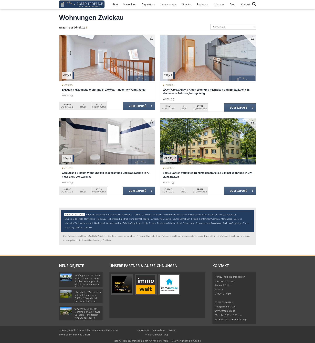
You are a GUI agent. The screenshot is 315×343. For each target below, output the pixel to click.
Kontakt (245, 4)
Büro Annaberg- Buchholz (74, 236)
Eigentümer (148, 4)
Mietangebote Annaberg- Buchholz (197, 236)
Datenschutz (158, 330)
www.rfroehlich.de (225, 310)
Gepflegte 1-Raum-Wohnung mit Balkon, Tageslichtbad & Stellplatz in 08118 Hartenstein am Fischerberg (87, 281)
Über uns (219, 4)
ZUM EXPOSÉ (137, 106)
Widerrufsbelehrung (156, 334)
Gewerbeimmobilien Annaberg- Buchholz (136, 236)
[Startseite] (82, 4)
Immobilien (129, 4)
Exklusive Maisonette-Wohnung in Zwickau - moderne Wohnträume (103, 89)
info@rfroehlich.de (225, 306)
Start (115, 4)
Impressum (143, 330)
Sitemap (171, 330)
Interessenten (169, 4)
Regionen (202, 4)
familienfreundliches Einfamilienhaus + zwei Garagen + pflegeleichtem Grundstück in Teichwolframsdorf (87, 314)
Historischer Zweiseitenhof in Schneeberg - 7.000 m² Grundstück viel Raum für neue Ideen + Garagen (87, 298)
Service (186, 4)
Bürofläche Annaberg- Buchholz (102, 236)
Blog (232, 4)
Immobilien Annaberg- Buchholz (96, 240)
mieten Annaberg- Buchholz (226, 236)
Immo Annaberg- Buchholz (168, 236)
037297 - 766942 (224, 302)
